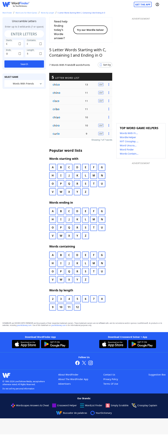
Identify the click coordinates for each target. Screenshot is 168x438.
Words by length (47, 13)
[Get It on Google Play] (55, 344)
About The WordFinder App (73, 379)
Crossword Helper (67, 405)
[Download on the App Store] (26, 344)
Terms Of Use (110, 383)
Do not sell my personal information (18, 388)
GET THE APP (142, 4)
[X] (84, 363)
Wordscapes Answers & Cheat (32, 405)
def (101, 84)
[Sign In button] (157, 4)
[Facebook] (77, 363)
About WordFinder (68, 374)
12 (77, 307)
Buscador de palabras (75, 412)
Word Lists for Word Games (26, 13)
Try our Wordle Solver (90, 29)
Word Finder (7, 13)
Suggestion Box (157, 374)
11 (69, 307)
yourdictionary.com (24, 325)
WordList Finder (93, 405)
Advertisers (64, 383)
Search (24, 64)
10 (60, 307)
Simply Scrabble (119, 405)
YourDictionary (104, 412)
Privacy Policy (110, 379)
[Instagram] (90, 363)
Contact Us (109, 374)
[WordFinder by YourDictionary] (15, 4)
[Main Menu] (164, 4)
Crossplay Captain (147, 405)
